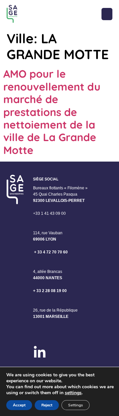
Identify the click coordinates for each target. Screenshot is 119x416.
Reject (46, 405)
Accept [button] (19, 405)
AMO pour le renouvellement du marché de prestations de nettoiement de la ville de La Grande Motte (51, 111)
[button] (106, 14)
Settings (75, 405)
